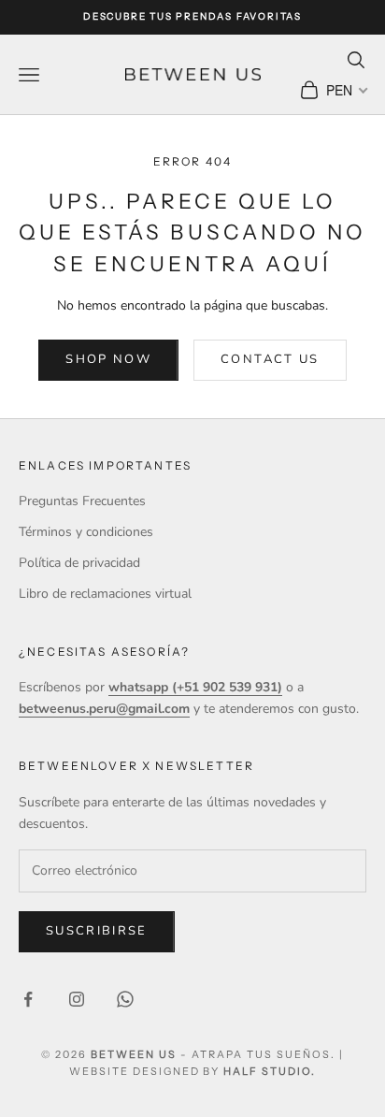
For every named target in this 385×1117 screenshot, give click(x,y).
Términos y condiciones (86, 532)
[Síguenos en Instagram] (76, 999)
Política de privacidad (79, 563)
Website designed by (192, 1071)
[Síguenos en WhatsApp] (125, 999)
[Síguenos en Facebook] (28, 999)
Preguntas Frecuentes (82, 501)
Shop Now (108, 359)
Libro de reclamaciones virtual (105, 593)
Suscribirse (97, 930)
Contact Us (270, 359)
